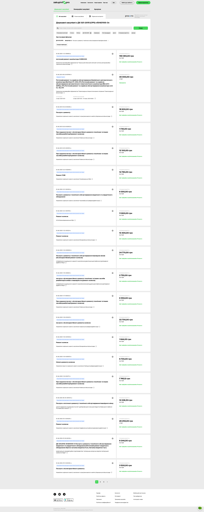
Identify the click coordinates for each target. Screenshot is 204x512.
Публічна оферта (100, 496)
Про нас (105, 2)
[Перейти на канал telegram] (64, 494)
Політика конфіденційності (103, 502)
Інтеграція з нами (138, 499)
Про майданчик (137, 496)
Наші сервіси (98, 2)
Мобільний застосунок (139, 493)
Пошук (141, 28)
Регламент (118, 496)
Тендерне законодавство (121, 502)
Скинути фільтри (62, 44)
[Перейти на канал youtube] (59, 494)
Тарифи (98, 493)
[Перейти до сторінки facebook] (55, 494)
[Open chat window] (200, 508)
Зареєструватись (143, 2)
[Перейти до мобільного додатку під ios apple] (58, 500)
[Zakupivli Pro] (61, 2)
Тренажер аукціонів (120, 499)
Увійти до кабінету (127, 2)
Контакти (90, 2)
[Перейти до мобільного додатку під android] (68, 500)
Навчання (83, 2)
